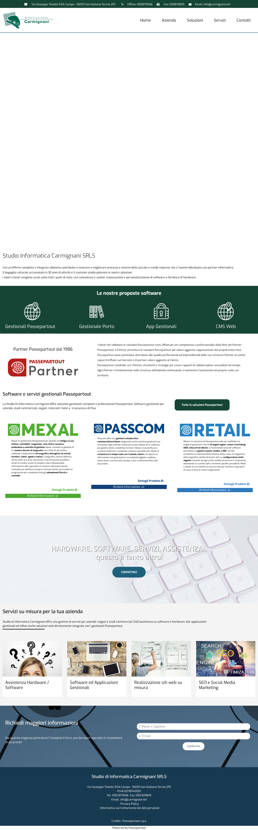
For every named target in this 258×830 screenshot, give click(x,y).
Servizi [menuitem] (220, 20)
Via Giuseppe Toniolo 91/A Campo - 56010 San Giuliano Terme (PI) (73, 4)
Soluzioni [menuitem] (195, 20)
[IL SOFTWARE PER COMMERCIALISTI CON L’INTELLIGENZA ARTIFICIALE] (136, 481)
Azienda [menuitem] (169, 20)
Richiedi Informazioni (41, 496)
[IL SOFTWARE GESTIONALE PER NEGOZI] (222, 484)
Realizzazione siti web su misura (158, 685)
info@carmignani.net (217, 4)
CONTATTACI (129, 572)
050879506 (145, 4)
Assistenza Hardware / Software (27, 685)
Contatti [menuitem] (244, 20)
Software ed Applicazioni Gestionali (94, 685)
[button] (193, 746)
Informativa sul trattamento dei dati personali (129, 808)
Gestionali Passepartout (30, 326)
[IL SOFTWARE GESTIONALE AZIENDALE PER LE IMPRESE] (50, 490)
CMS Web (226, 326)
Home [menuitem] (145, 20)
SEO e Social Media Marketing (217, 685)
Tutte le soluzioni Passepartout (202, 405)
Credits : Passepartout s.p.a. (129, 821)
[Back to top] (248, 820)
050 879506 (120, 795)
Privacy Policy (129, 804)
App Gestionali (161, 326)
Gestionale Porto (96, 326)
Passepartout (137, 828)
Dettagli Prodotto (63, 490)
